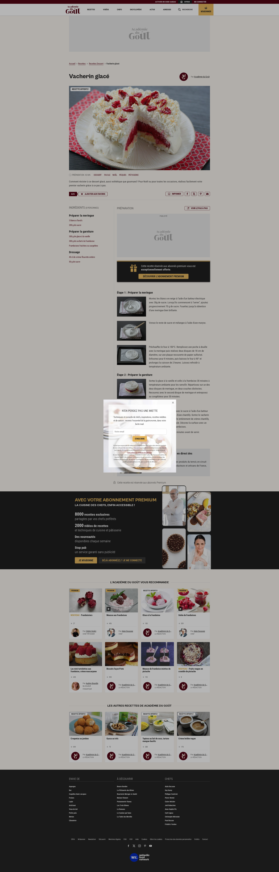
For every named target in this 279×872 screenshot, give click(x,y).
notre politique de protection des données (139, 452)
